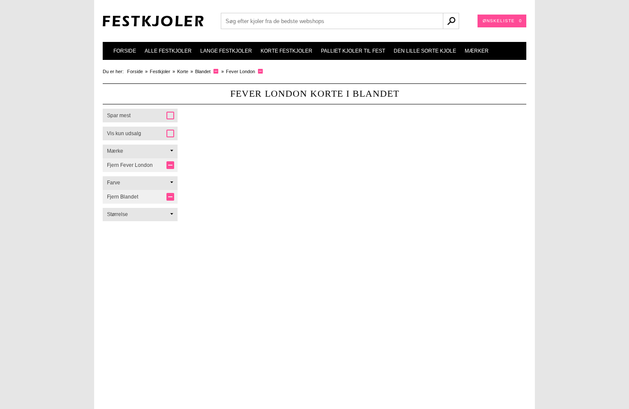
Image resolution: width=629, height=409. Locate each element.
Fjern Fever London (130, 165)
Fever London (240, 71)
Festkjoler (160, 71)
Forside (124, 51)
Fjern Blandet (122, 197)
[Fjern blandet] (216, 71)
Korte (182, 71)
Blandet (203, 71)
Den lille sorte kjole (425, 51)
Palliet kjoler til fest (353, 51)
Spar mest (119, 116)
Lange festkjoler (226, 51)
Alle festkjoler (168, 51)
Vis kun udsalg (124, 133)
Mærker (477, 51)
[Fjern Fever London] (260, 71)
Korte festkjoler (286, 51)
